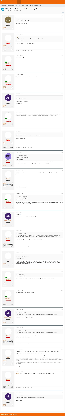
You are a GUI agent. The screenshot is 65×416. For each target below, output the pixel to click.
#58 (62, 349)
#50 (62, 193)
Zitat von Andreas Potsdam (23, 18)
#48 (62, 152)
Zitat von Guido (20, 395)
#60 (62, 392)
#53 (62, 252)
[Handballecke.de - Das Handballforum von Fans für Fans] (6, 2)
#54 (62, 271)
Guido (18, 373)
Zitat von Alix (20, 37)
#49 (62, 170)
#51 (62, 212)
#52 (62, 230)
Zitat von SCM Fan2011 (22, 96)
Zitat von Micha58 (21, 274)
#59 (62, 371)
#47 (62, 131)
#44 (62, 74)
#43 (62, 55)
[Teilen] (63, 12)
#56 (62, 309)
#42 (62, 34)
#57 (62, 327)
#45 (62, 93)
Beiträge (4, 28)
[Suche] (62, 2)
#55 (62, 290)
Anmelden (52, 1)
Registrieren (58, 1)
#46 (62, 111)
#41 (62, 15)
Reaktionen (4, 27)
